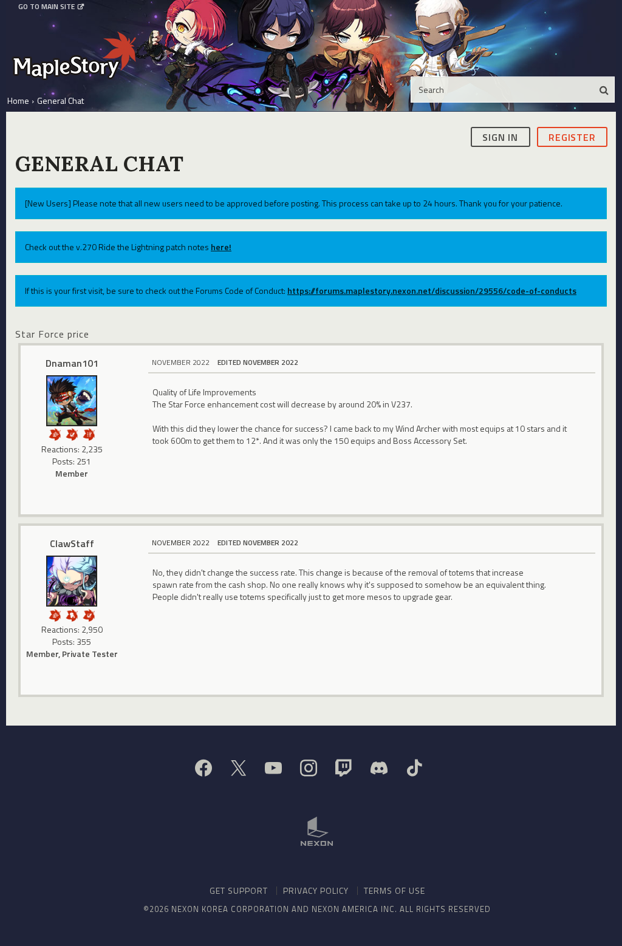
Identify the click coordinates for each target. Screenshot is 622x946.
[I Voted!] (71, 433)
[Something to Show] (54, 433)
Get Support (239, 890)
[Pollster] (88, 433)
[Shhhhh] (71, 614)
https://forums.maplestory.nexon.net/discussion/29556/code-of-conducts (431, 290)
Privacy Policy (316, 890)
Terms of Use (394, 890)
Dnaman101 (72, 363)
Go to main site (46, 6)
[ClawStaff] (71, 581)
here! (221, 246)
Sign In (500, 137)
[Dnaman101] (71, 400)
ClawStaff (72, 543)
